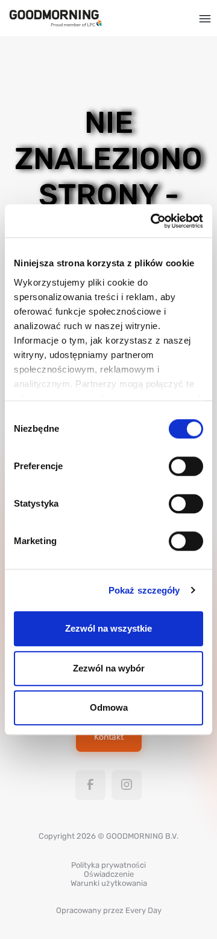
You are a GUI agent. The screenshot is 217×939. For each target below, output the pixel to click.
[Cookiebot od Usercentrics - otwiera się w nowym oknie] (153, 221)
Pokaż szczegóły (144, 590)
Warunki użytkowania (109, 883)
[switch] (186, 466)
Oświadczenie (109, 874)
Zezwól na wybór (109, 668)
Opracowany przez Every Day (109, 910)
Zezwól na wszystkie (108, 628)
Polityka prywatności (108, 865)
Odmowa (109, 707)
